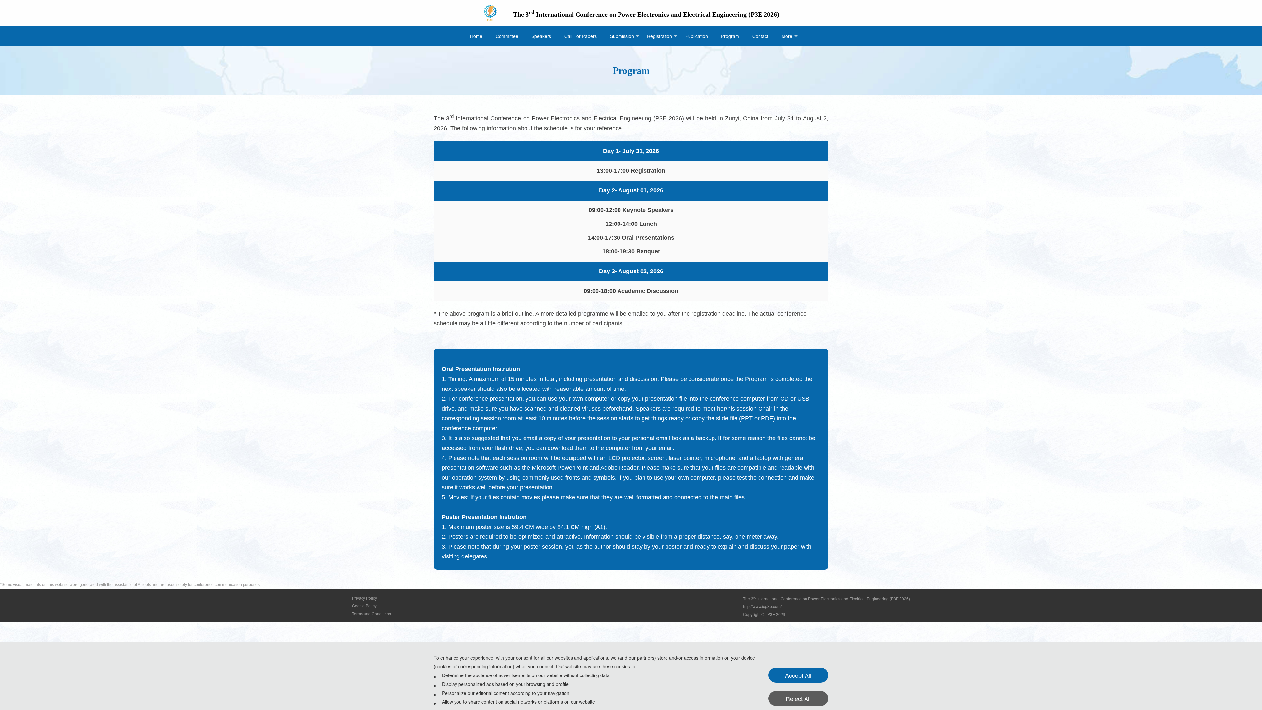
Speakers (541, 36)
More (787, 36)
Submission (622, 36)
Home (476, 36)
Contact (760, 36)
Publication (696, 36)
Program (730, 36)
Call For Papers (580, 36)
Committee (507, 36)
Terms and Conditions (371, 613)
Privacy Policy (364, 598)
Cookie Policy (364, 605)
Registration (659, 36)
